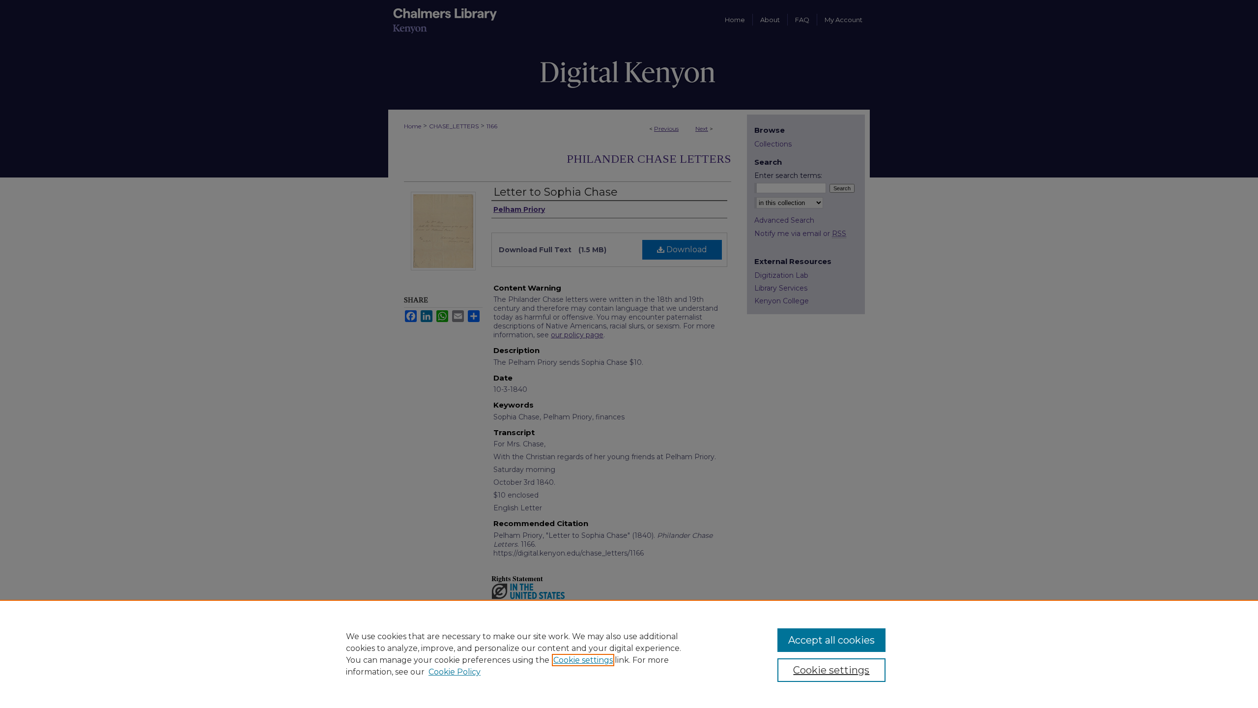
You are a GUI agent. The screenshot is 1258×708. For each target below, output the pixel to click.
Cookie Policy (455, 672)
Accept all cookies (831, 640)
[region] (629, 654)
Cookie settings (583, 660)
